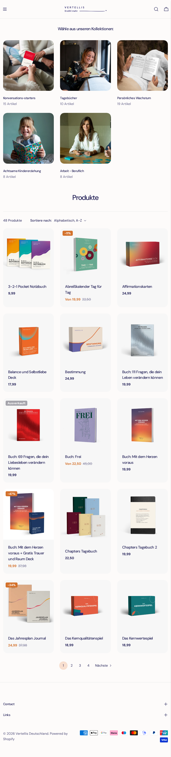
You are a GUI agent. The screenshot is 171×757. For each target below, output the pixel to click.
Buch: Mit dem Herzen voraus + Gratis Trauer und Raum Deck (26, 553)
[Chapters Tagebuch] (85, 516)
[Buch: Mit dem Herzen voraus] (142, 423)
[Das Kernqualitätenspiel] (85, 605)
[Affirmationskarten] (142, 253)
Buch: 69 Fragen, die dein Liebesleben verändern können (28, 462)
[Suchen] (156, 9)
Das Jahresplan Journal (27, 638)
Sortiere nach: (41, 220)
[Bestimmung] (85, 338)
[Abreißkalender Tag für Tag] (85, 253)
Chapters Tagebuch (81, 551)
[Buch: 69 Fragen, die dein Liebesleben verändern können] (28, 423)
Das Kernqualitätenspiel (84, 638)
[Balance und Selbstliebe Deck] (28, 338)
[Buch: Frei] (85, 423)
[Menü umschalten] (5, 9)
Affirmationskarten (137, 286)
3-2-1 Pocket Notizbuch (27, 286)
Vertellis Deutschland (32, 733)
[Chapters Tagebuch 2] (142, 514)
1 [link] (63, 665)
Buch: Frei (73, 456)
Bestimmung (75, 371)
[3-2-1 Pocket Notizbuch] (28, 253)
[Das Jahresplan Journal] (28, 605)
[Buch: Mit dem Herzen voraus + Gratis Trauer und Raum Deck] (28, 514)
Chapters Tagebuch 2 (139, 547)
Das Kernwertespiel (137, 638)
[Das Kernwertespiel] (142, 605)
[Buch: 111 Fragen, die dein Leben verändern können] (142, 338)
